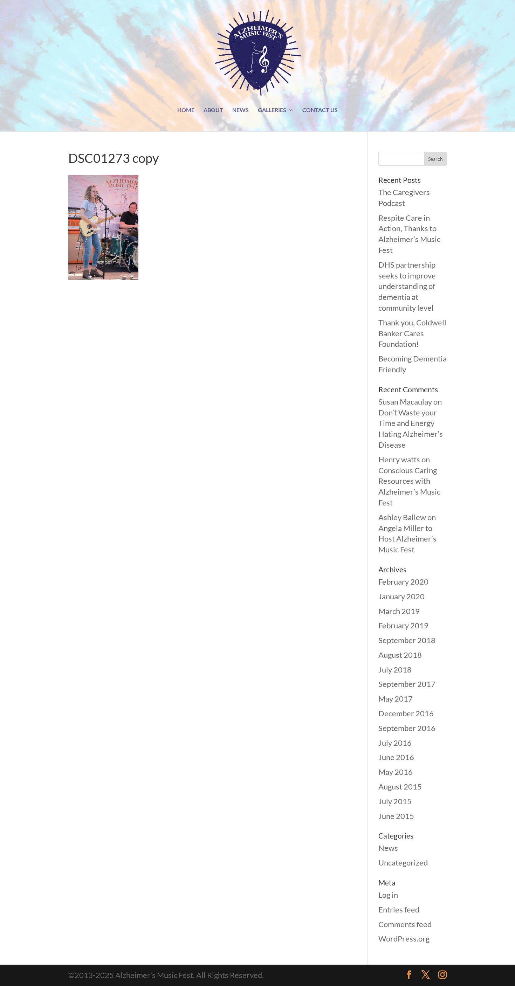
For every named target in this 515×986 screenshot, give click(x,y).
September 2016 (406, 728)
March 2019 (399, 611)
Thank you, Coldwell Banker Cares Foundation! (412, 333)
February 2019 (403, 625)
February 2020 (403, 581)
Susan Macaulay (405, 401)
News (388, 848)
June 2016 (396, 757)
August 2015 (400, 786)
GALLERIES (272, 110)
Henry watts (399, 459)
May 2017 (395, 698)
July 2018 (395, 669)
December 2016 (406, 713)
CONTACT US (320, 110)
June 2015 (396, 816)
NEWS (240, 110)
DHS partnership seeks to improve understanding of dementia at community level (407, 286)
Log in (388, 894)
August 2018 (400, 655)
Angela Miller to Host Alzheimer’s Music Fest (407, 538)
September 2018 (406, 640)
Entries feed (398, 909)
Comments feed (405, 924)
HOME (185, 110)
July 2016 (395, 742)
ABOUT (213, 110)
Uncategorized (403, 862)
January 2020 (401, 596)
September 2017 (406, 684)
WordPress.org (404, 938)
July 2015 (395, 801)
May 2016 (395, 772)
